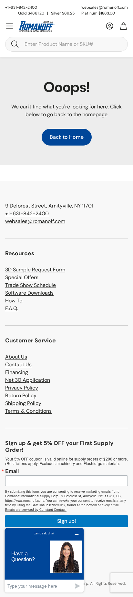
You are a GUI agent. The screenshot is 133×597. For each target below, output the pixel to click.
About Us (16, 356)
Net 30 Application (27, 380)
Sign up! (66, 521)
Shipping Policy (23, 403)
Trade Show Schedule (30, 285)
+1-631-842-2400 (27, 213)
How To (13, 300)
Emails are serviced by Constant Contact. (35, 509)
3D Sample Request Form (35, 269)
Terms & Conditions (28, 411)
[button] (66, 44)
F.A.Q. (11, 308)
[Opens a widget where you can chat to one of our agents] (44, 560)
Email (12, 471)
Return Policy (20, 395)
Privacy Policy (21, 387)
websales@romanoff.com (104, 7)
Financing (16, 372)
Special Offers (21, 277)
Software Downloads (29, 292)
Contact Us (18, 364)
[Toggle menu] (9, 26)
